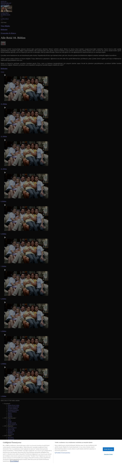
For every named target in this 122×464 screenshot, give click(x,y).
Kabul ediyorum (108, 449)
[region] (61, 452)
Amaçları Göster (108, 454)
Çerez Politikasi (14, 461)
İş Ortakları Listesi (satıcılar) (62, 452)
